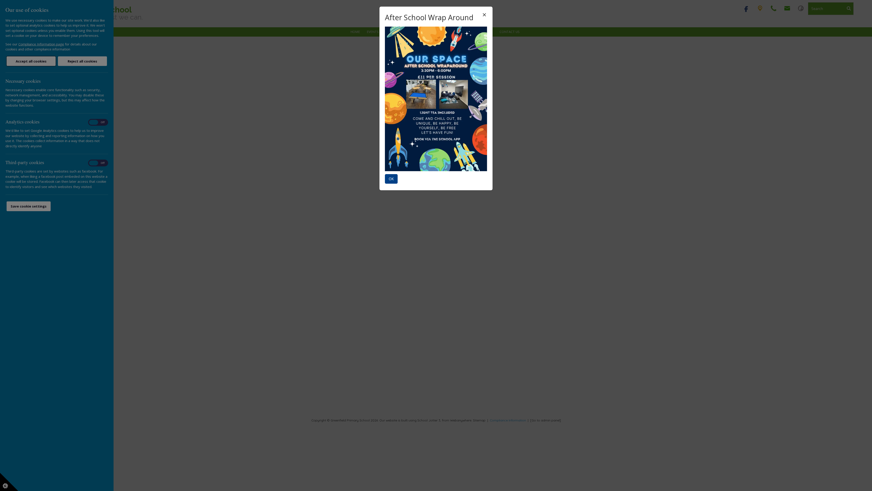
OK (391, 178)
